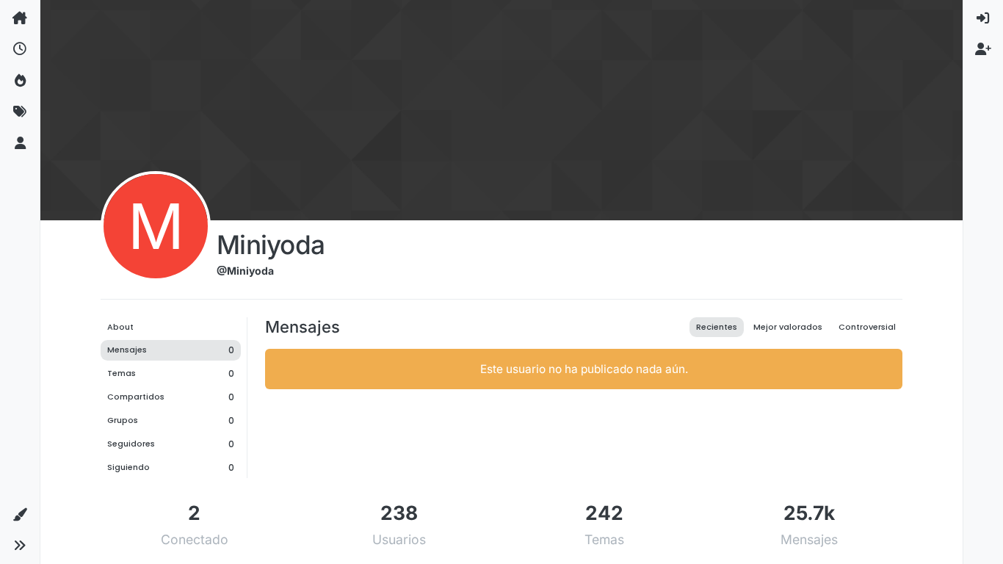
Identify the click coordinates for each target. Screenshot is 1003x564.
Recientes (716, 327)
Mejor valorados (787, 327)
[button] (20, 514)
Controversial (867, 327)
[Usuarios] (20, 143)
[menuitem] (983, 18)
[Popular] (20, 80)
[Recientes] (20, 49)
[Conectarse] (983, 18)
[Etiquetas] (20, 111)
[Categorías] (20, 18)
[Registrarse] (983, 49)
